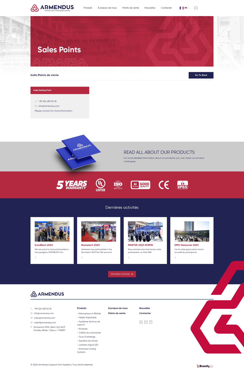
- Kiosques (82, 329)
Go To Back (201, 75)
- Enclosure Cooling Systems (86, 350)
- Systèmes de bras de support (88, 323)
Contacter (166, 8)
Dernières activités (120, 274)
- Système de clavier (87, 341)
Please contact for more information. (54, 111)
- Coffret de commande (89, 333)
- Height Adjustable (86, 317)
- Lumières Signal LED (87, 345)
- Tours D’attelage (86, 337)
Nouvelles (150, 8)
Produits (81, 308)
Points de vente (130, 8)
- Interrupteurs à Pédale (89, 314)
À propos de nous (107, 8)
